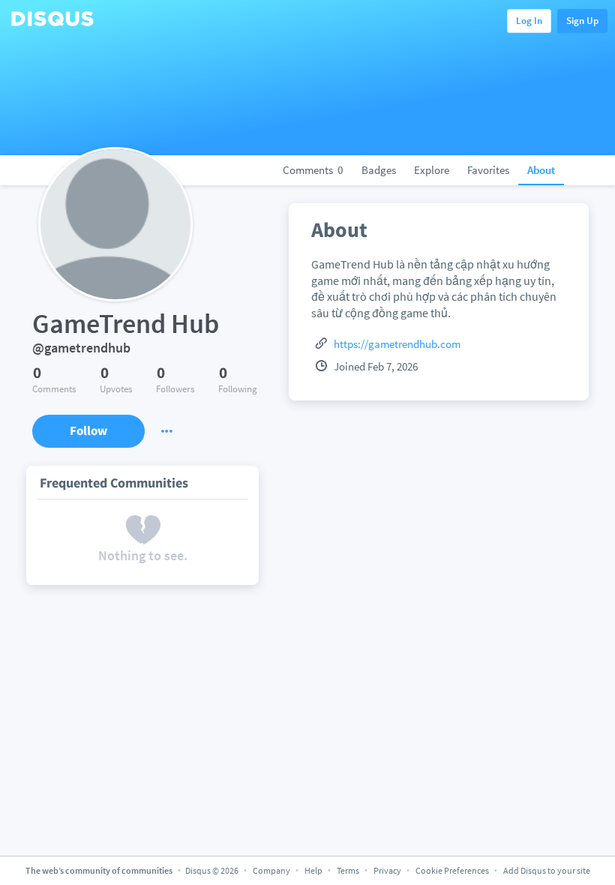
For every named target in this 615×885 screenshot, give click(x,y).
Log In (529, 20)
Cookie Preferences (453, 870)
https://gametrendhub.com (397, 344)
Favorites (488, 170)
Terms (348, 870)
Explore (431, 170)
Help (313, 870)
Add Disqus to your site (546, 870)
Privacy (387, 870)
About (541, 170)
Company (271, 870)
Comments (313, 170)
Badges (379, 170)
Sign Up (582, 20)
